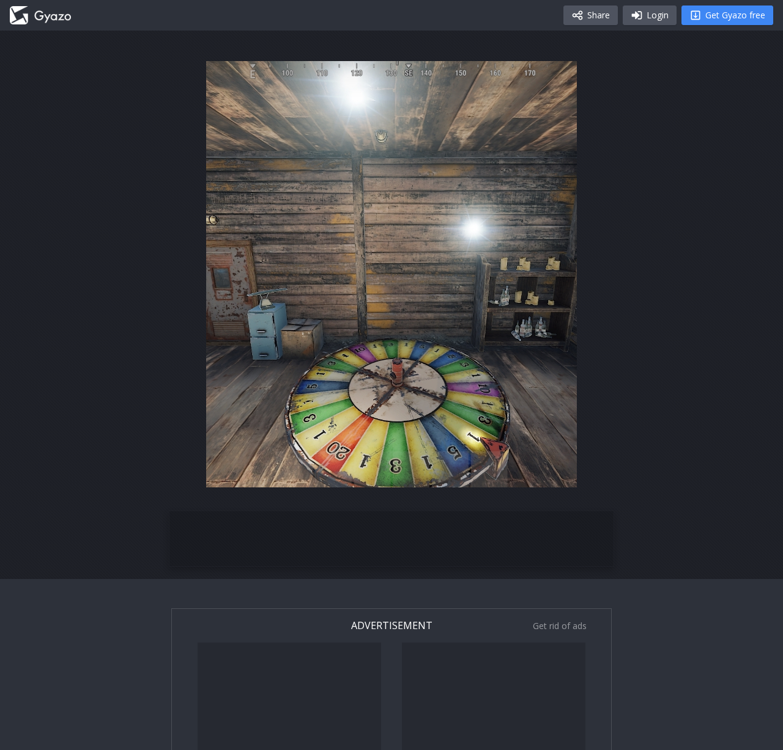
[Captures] (40, 15)
